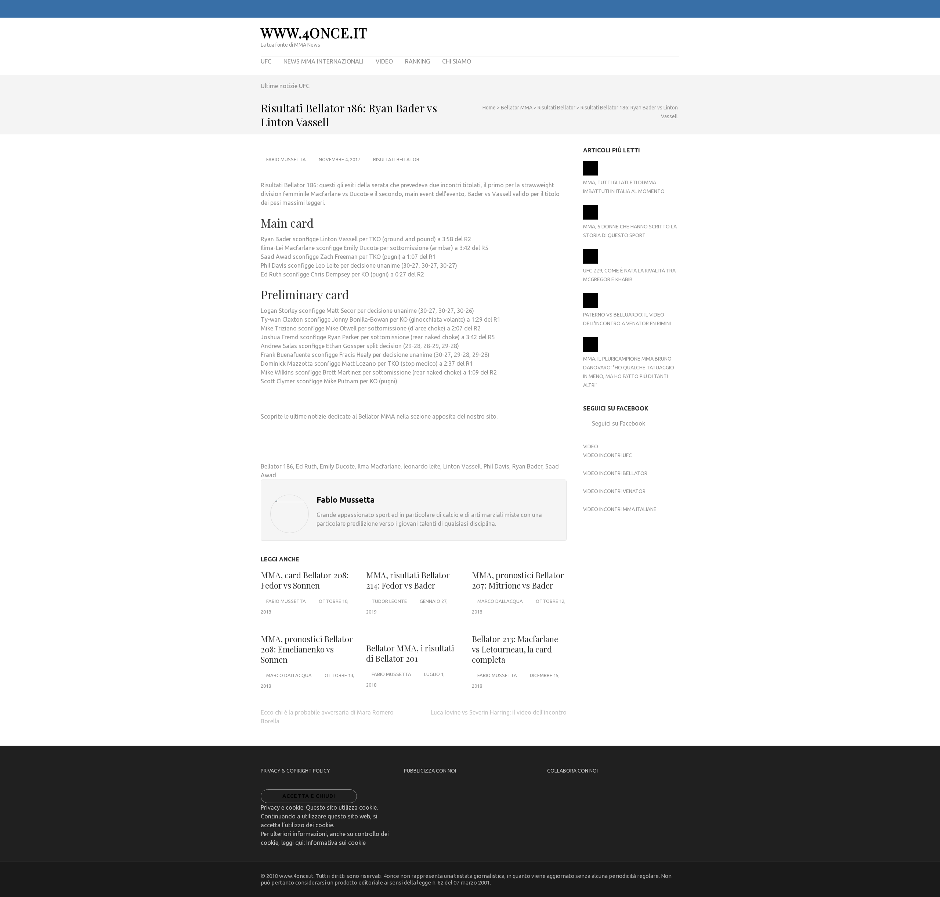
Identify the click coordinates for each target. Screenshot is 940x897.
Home (489, 108)
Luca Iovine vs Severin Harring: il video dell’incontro (499, 712)
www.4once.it (314, 32)
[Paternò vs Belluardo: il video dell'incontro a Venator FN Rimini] (590, 306)
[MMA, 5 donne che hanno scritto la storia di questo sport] (590, 218)
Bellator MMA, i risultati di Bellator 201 (410, 653)
